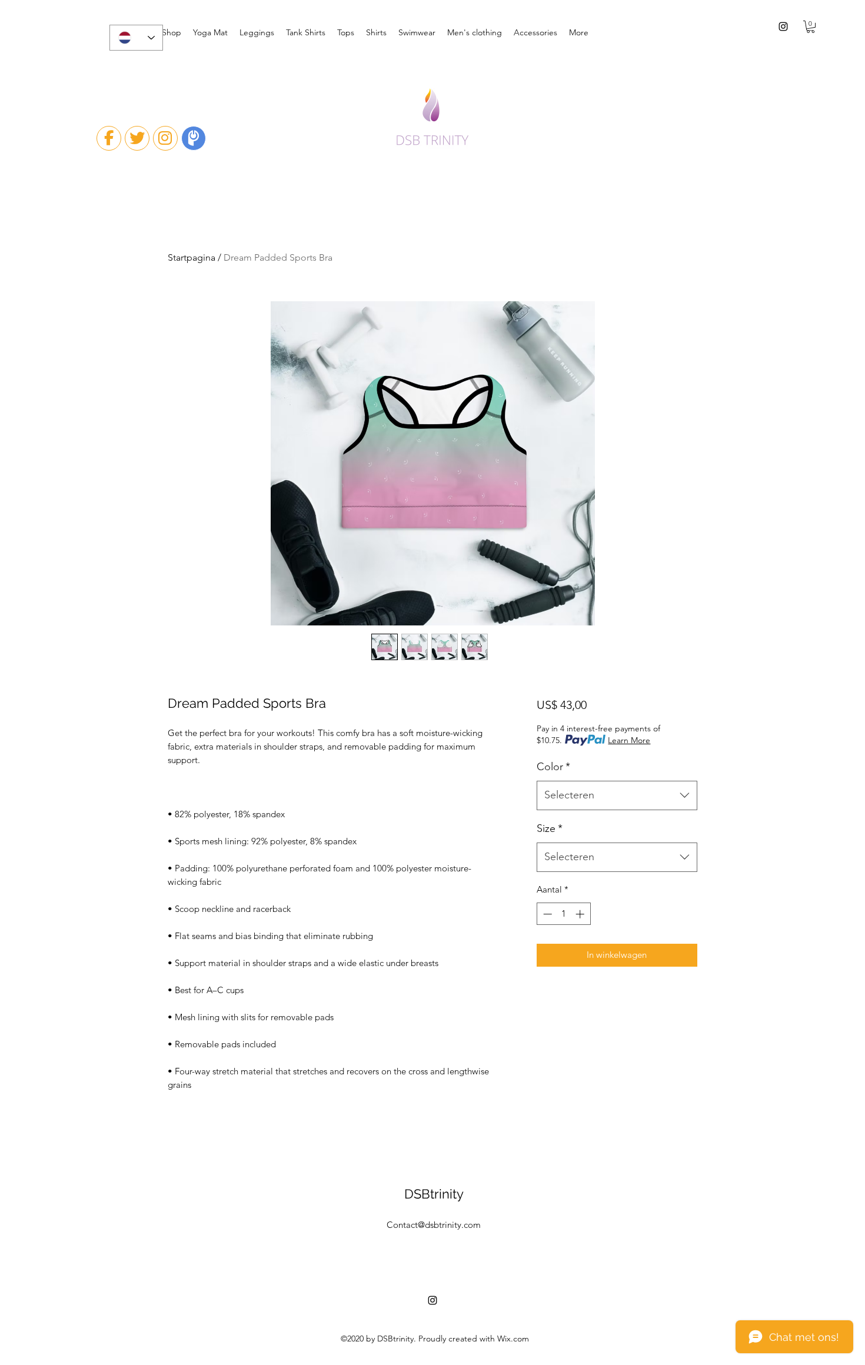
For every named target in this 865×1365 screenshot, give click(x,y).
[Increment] (581, 914)
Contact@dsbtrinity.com (434, 1224)
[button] (810, 27)
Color (553, 766)
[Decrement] (546, 914)
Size (550, 828)
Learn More (629, 740)
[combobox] (617, 795)
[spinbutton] (563, 914)
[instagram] (783, 26)
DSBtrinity (434, 1193)
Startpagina (191, 257)
